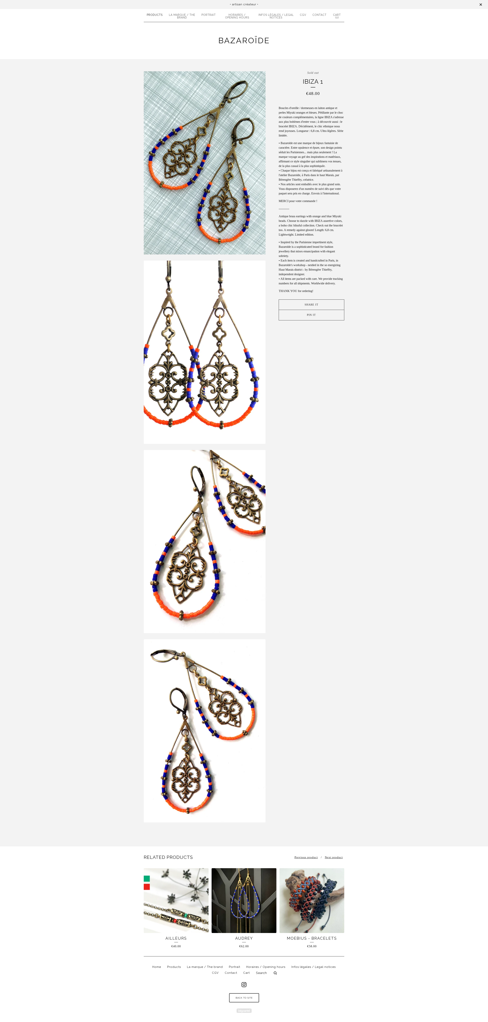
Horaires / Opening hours (237, 16)
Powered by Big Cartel (244, 1010)
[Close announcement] (481, 4)
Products (155, 14)
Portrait (208, 14)
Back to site (244, 997)
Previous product (306, 857)
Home (156, 967)
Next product (334, 857)
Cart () (337, 16)
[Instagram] (244, 985)
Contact (319, 14)
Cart (246, 973)
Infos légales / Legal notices (276, 16)
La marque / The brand (182, 16)
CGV (303, 14)
